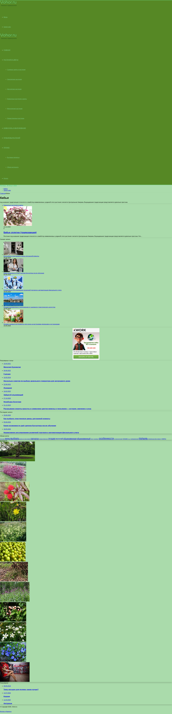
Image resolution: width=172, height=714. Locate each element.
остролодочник (118, 439)
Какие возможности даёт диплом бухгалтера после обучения (24, 273)
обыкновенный (83, 438)
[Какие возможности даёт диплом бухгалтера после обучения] (13, 271)
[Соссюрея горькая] (15, 601)
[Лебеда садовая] (13, 481)
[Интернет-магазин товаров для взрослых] (15, 681)
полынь (143, 438)
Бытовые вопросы (13, 157)
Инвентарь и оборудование (15, 128)
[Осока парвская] (14, 581)
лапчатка (34, 438)
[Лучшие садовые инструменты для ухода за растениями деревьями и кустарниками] (13, 322)
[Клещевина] (14, 501)
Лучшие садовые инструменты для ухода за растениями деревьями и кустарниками (32, 324)
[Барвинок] (13, 661)
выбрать (15, 438)
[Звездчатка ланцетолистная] (13, 641)
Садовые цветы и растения (16, 69)
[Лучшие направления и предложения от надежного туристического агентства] (13, 305)
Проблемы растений (12, 138)
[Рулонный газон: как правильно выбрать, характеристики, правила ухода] (17, 460)
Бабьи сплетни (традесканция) (20, 232)
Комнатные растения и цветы (17, 99)
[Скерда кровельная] (13, 521)
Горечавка (2, 438)
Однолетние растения (14, 79)
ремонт (159, 439)
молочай (59, 439)
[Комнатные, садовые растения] (8, 6)
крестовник (27, 439)
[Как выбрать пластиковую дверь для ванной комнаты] (13, 254)
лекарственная (43, 439)
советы (163, 439)
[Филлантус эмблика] (13, 561)
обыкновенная (70, 438)
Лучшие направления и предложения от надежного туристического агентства (29, 307)
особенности (106, 438)
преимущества (152, 439)
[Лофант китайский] (13, 541)
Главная (3, 193)
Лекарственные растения (15, 118)
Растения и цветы (11, 60)
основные (96, 439)
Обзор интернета (12, 167)
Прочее (7, 147)
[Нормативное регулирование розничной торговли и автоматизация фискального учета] (13, 288)
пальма (125, 439)
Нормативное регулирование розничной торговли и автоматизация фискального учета (32, 290)
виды (7, 438)
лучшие (51, 438)
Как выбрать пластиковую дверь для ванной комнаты (21, 256)
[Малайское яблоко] (13, 621)
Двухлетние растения (14, 89)
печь (129, 438)
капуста (22, 439)
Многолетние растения (14, 108)
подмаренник (134, 439)
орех (92, 439)
